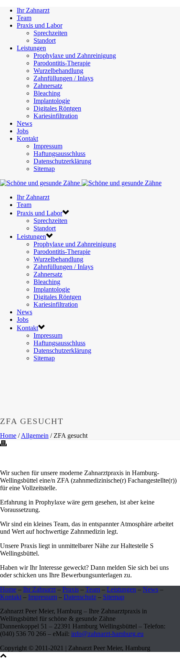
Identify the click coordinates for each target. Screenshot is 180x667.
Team (24, 17)
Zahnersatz (47, 85)
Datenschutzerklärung (62, 161)
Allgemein (35, 435)
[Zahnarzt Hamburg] (81, 182)
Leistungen (31, 48)
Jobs (22, 130)
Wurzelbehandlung (58, 70)
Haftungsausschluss (59, 153)
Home (8, 435)
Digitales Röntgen (57, 108)
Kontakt (27, 138)
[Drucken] (3, 444)
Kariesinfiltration (55, 115)
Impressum (47, 146)
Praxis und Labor (39, 25)
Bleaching (46, 93)
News (24, 123)
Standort (44, 40)
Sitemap (44, 168)
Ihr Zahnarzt (33, 10)
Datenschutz (80, 596)
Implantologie (51, 100)
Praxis (70, 589)
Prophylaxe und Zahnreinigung (74, 55)
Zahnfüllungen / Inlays (63, 78)
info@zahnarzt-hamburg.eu (107, 633)
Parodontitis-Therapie (61, 63)
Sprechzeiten (50, 32)
